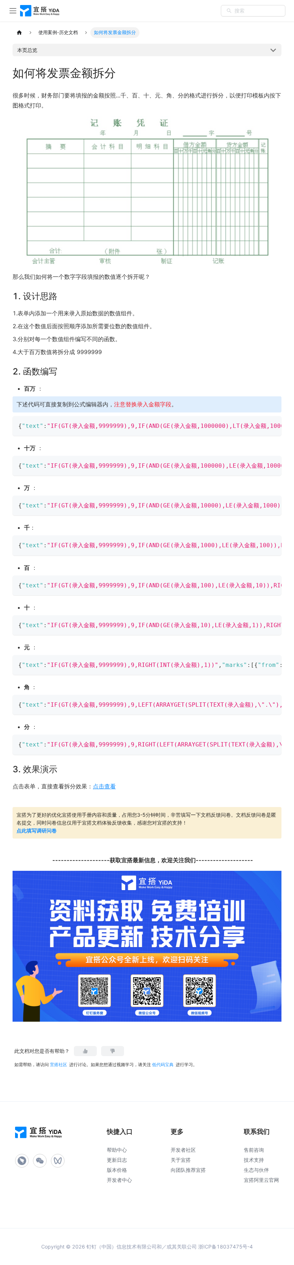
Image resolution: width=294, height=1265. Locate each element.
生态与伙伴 (256, 1170)
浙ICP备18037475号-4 (225, 1246)
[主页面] (19, 32)
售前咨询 (254, 1150)
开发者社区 (183, 1150)
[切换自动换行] (259, 425)
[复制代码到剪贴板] (273, 425)
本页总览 (27, 50)
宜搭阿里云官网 (261, 1180)
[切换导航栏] (13, 10)
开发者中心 (119, 1180)
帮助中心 (117, 1150)
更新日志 (117, 1160)
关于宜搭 (181, 1160)
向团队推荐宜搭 (188, 1170)
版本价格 (117, 1170)
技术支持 (254, 1160)
